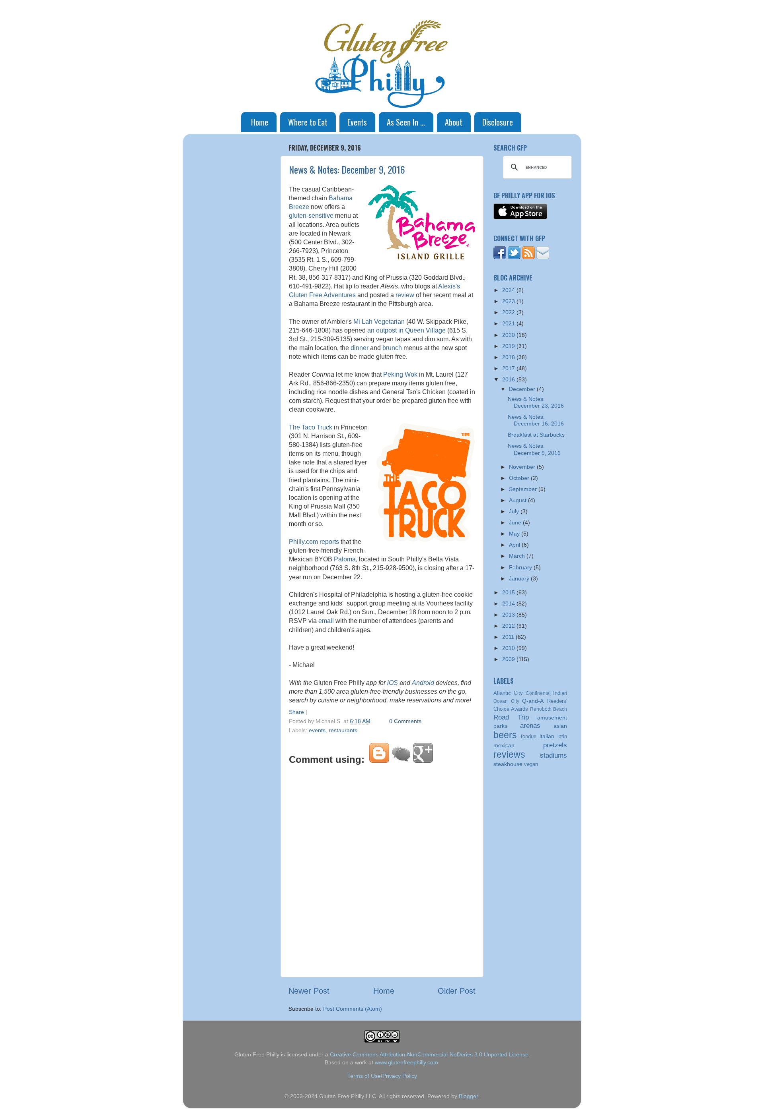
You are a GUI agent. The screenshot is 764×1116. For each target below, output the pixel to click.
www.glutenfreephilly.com (406, 1062)
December (523, 389)
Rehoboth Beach (548, 709)
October (520, 478)
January (520, 578)
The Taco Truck (310, 427)
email (326, 620)
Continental (538, 693)
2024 (509, 290)
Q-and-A (533, 701)
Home (259, 122)
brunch (392, 347)
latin (562, 736)
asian (560, 726)
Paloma (345, 559)
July (514, 511)
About (453, 122)
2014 (509, 603)
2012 (509, 626)
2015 (509, 592)
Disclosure (497, 122)
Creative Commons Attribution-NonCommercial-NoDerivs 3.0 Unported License (429, 1054)
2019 (509, 346)
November (523, 467)
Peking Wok (400, 374)
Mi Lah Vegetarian (379, 321)
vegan (531, 764)
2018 (509, 357)
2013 (509, 614)
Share (296, 712)
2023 (509, 301)
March (517, 556)
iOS (392, 682)
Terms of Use (364, 1076)
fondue (528, 736)
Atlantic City (508, 693)
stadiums (553, 755)
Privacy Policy (399, 1076)
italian (547, 736)
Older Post (457, 990)
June (516, 522)
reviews (509, 754)
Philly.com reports (314, 541)
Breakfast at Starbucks (536, 434)
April (515, 545)
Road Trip (511, 717)
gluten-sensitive (311, 215)
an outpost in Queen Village (406, 330)
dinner (359, 347)
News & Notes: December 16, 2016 (536, 420)
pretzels (555, 745)
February (521, 567)
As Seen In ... (406, 122)
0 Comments (405, 721)
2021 (509, 323)
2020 (509, 335)
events (317, 730)
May (515, 533)
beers (505, 735)
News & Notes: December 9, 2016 (347, 169)
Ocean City (506, 701)
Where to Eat (307, 122)
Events (357, 122)
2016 (509, 379)
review (405, 295)
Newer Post (308, 990)
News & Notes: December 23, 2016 (536, 402)
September (523, 489)
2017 (509, 368)
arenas (530, 725)
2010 (509, 648)
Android (423, 682)
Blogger (468, 1096)
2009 (509, 659)
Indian (560, 693)
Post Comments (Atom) (352, 1009)
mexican (504, 745)
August (518, 500)
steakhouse (507, 764)
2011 (509, 637)
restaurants (343, 730)
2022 (509, 312)
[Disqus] (382, 869)
